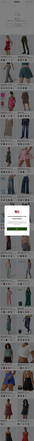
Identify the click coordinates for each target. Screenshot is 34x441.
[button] (17, 212)
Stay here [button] (11, 221)
